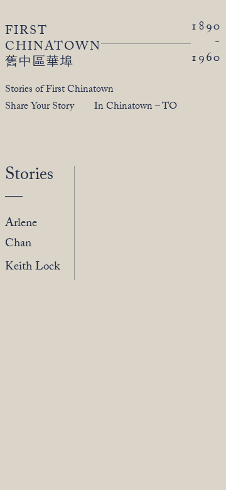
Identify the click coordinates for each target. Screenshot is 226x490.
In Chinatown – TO (135, 107)
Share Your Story (39, 107)
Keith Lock (32, 268)
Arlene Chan (21, 234)
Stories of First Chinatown (59, 90)
